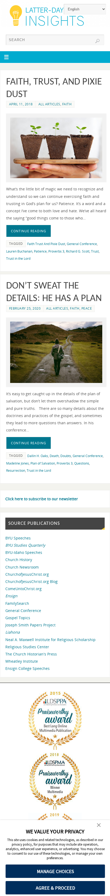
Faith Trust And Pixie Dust (46, 244)
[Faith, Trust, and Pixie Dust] (56, 148)
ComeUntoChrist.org (23, 588)
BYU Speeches (18, 538)
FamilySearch (17, 603)
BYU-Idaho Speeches (23, 552)
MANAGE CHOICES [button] (55, 871)
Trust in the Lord (18, 258)
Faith (67, 104)
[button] (99, 825)
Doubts (65, 456)
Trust (95, 251)
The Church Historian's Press (31, 654)
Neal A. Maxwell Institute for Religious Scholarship (50, 639)
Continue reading (28, 231)
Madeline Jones (17, 463)
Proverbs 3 (56, 251)
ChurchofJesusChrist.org (27, 574)
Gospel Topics (17, 617)
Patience (40, 251)
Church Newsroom (22, 567)
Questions (81, 463)
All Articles (49, 104)
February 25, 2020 (25, 308)
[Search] (97, 41)
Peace (86, 308)
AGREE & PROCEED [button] (55, 888)
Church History (18, 559)
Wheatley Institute (21, 661)
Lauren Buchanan (19, 251)
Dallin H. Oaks (37, 456)
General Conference (82, 244)
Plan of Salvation (42, 463)
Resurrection (15, 470)
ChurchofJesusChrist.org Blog (31, 581)
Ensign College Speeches (27, 668)
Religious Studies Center (27, 646)
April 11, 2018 (21, 104)
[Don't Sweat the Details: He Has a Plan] (56, 352)
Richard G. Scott (77, 251)
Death (54, 456)
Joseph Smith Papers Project (30, 624)
